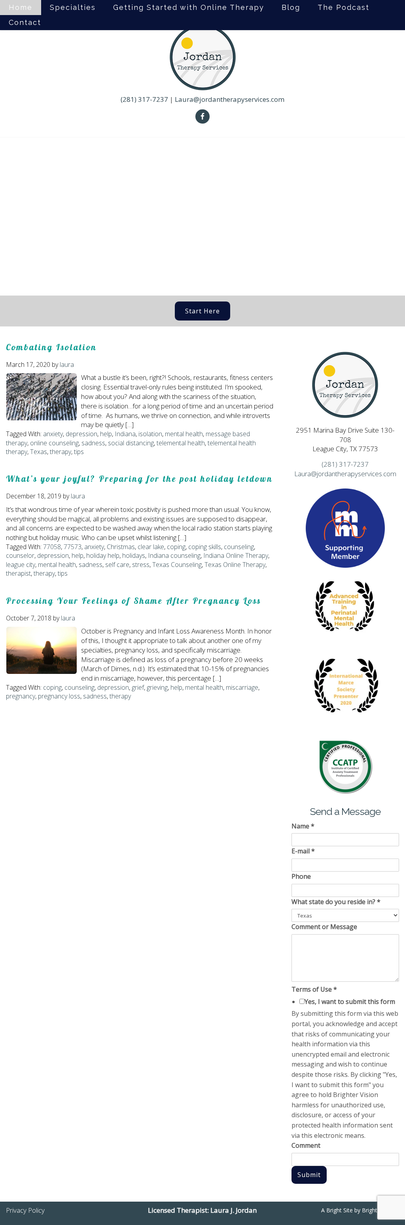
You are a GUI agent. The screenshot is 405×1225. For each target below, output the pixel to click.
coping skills (204, 546)
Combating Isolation (51, 347)
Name (302, 826)
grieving (157, 687)
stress (141, 564)
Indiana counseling (174, 555)
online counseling (54, 443)
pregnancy (20, 696)
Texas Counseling (177, 564)
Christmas (121, 546)
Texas (38, 451)
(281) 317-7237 (144, 99)
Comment (305, 1145)
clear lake (151, 546)
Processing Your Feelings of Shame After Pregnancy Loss (133, 600)
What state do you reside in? (335, 901)
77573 (72, 546)
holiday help (102, 555)
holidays (133, 555)
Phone (301, 876)
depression (81, 433)
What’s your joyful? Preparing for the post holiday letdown (139, 478)
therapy (60, 451)
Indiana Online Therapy (235, 555)
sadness (93, 443)
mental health (184, 433)
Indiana (125, 433)
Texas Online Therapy (234, 564)
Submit (309, 1174)
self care (117, 564)
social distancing (131, 443)
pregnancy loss (59, 696)
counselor (20, 555)
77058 (52, 546)
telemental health (181, 443)
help (106, 433)
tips (79, 451)
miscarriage (242, 687)
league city (20, 564)
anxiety (53, 433)
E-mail (303, 851)
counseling (239, 546)
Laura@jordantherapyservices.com (229, 99)
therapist (18, 573)
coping (176, 546)
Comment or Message (324, 926)
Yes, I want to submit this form (350, 1001)
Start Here (202, 311)
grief (138, 687)
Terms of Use (314, 989)
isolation (150, 433)
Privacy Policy (25, 1210)
